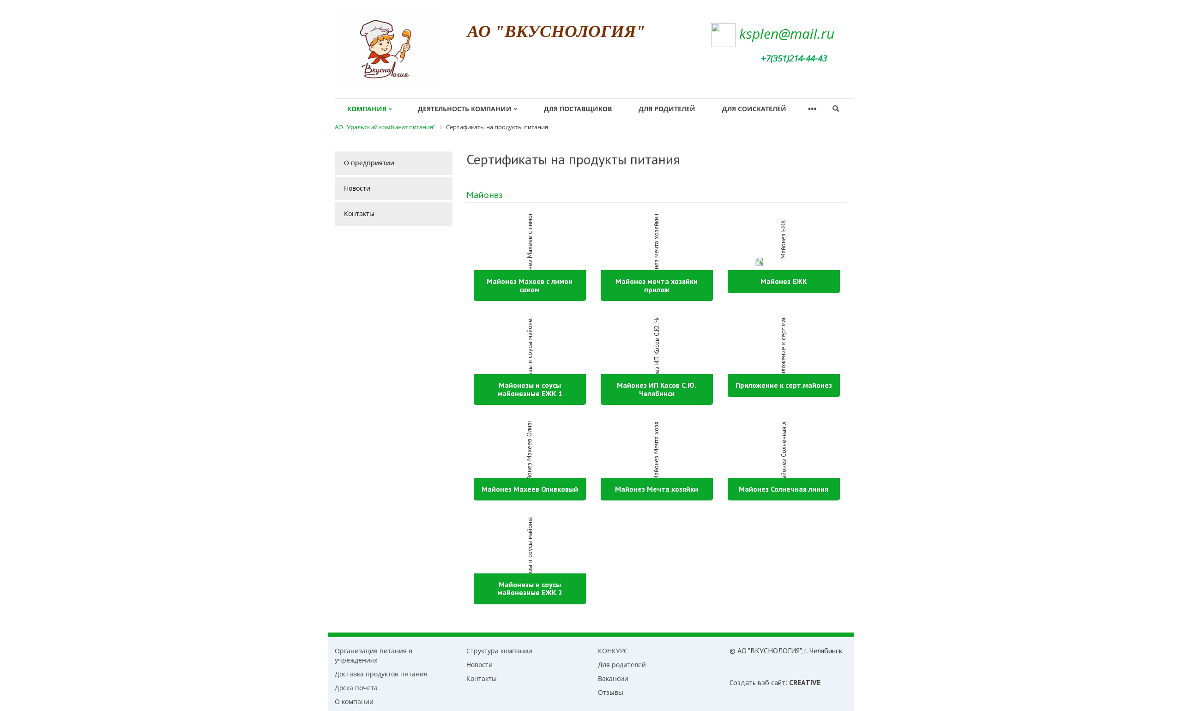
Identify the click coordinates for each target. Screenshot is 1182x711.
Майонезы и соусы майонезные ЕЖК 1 (529, 389)
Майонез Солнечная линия (783, 489)
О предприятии (369, 162)
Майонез (484, 195)
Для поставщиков (578, 108)
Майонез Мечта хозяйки (656, 489)
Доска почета (356, 687)
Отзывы (610, 692)
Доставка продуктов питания (381, 673)
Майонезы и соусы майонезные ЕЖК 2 (529, 588)
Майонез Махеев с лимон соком (530, 285)
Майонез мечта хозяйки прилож (656, 285)
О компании (354, 701)
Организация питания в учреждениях (373, 655)
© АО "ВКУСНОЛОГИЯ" (765, 650)
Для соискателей (754, 108)
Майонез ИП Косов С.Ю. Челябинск (656, 389)
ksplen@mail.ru (786, 33)
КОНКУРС (613, 650)
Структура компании (499, 650)
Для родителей (667, 108)
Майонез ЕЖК (783, 281)
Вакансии (613, 678)
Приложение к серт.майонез (784, 385)
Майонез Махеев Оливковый (530, 489)
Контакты (359, 213)
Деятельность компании (465, 108)
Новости (357, 188)
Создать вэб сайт (757, 682)
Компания (366, 108)
